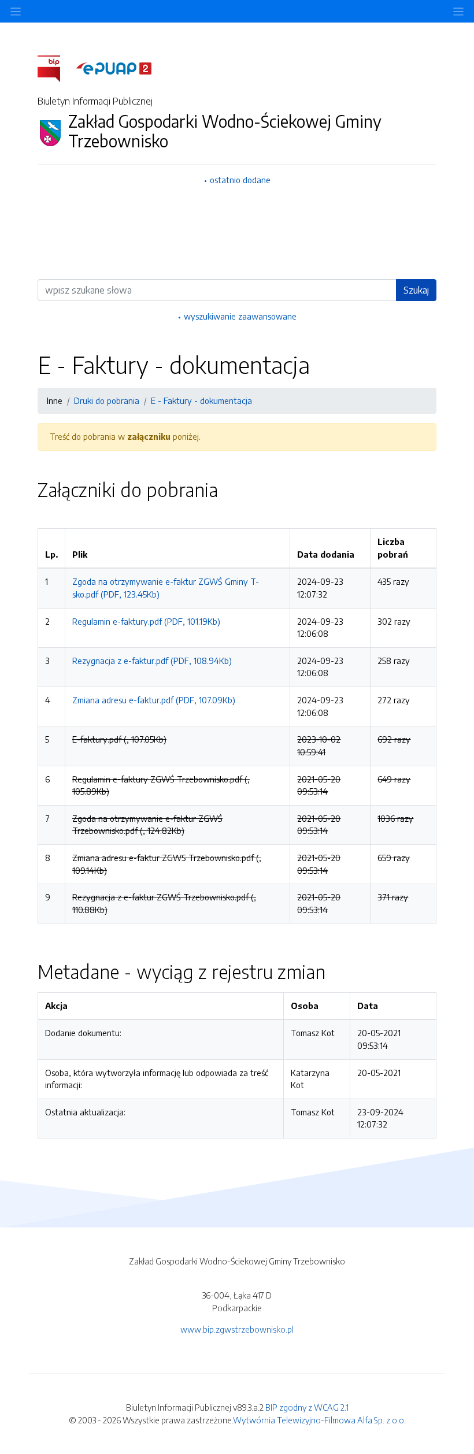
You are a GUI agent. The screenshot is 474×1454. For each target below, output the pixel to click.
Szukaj (416, 290)
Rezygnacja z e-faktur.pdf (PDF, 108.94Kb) (152, 660)
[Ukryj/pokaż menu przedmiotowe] (15, 11)
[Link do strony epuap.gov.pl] (113, 67)
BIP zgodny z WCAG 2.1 (307, 1407)
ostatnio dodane (240, 180)
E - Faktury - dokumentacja (201, 400)
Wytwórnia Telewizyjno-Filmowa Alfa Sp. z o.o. (319, 1420)
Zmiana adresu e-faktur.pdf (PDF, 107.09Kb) (153, 700)
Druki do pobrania (106, 400)
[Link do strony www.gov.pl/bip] (56, 67)
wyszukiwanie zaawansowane (240, 316)
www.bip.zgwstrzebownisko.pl (237, 1329)
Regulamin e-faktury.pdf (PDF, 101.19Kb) (146, 621)
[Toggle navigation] (458, 11)
